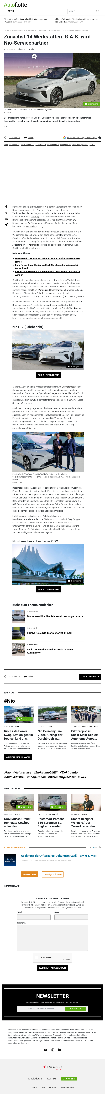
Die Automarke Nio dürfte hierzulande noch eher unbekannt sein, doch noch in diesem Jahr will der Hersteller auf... (52, 746)
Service (34, 216)
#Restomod (53, 814)
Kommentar (21, 923)
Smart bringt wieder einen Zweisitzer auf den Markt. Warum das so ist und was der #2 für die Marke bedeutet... (85, 834)
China (37, 526)
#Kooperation (36, 777)
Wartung (42, 290)
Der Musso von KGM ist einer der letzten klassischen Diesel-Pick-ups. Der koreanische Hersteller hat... (18, 834)
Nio (46, 206)
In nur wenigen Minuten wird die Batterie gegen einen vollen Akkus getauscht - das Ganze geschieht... (17, 746)
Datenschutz (52, 1087)
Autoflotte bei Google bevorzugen (82, 137)
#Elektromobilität (45, 772)
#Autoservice (22, 772)
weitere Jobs (29, 874)
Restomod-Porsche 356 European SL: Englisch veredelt (51, 822)
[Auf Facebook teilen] (6, 207)
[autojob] (95, 847)
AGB (43, 1087)
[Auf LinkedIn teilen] (6, 219)
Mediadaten (35, 1078)
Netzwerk (35, 248)
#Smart (85, 814)
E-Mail (19, 912)
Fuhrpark (30, 30)
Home (6, 30)
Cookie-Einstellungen (67, 1087)
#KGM (17, 814)
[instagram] (52, 1050)
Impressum (35, 1087)
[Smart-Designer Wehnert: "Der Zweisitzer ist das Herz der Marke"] (86, 802)
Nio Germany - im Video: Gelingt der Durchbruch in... (50, 734)
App (75, 308)
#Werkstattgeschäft (61, 777)
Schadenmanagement (47, 293)
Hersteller (31, 226)
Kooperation (36, 494)
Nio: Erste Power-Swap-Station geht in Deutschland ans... (18, 734)
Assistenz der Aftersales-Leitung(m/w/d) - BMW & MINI (59, 856)
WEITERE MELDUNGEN (18, 757)
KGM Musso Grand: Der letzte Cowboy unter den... (17, 822)
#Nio (9, 701)
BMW (46, 519)
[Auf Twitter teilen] (6, 213)
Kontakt (51, 1078)
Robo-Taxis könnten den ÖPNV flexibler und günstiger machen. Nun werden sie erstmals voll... (85, 746)
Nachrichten (17, 30)
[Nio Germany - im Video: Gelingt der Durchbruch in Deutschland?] (52, 714)
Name (56, 912)
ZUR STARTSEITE (90, 676)
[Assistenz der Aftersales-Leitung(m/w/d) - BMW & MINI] (10, 860)
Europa (40, 283)
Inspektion (32, 290)
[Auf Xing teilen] (6, 225)
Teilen (30, 137)
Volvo (52, 519)
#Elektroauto (68, 772)
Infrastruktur (18, 494)
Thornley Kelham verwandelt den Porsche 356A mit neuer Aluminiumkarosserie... (51, 834)
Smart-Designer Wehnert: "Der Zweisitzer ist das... (84, 822)
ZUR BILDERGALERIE (48, 375)
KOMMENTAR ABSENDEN (52, 967)
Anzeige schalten (53, 874)
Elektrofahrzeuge (69, 386)
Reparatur (55, 290)
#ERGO (82, 777)
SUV (29, 428)
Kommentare (14, 137)
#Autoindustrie (14, 777)
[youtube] (45, 1050)
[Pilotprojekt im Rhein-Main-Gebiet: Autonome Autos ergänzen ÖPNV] (86, 714)
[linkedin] (59, 1050)
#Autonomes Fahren (90, 726)
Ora (29, 529)
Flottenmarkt (32, 245)
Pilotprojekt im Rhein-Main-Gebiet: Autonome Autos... (84, 734)
